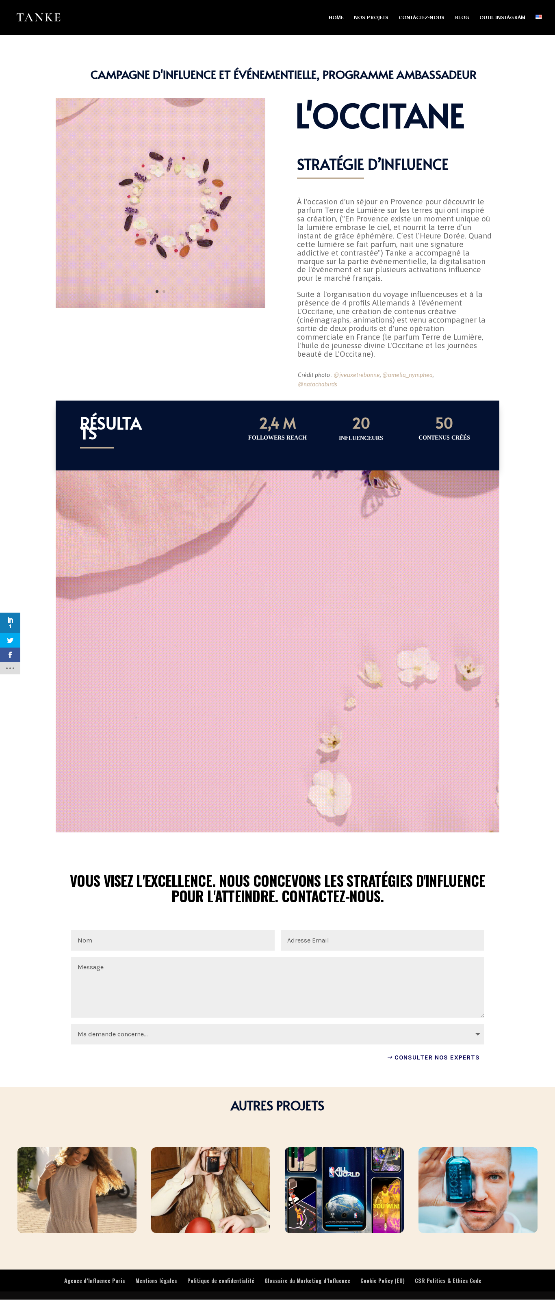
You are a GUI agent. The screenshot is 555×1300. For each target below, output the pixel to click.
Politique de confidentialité (220, 1280)
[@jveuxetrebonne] (160, 308)
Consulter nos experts (437, 1057)
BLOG (462, 17)
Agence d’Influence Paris (94, 1280)
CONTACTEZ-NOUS (421, 17)
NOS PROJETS (371, 17)
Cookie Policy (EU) (382, 1280)
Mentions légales (156, 1280)
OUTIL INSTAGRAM (502, 17)
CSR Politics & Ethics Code (448, 1280)
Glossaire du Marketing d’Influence (307, 1280)
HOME (336, 17)
